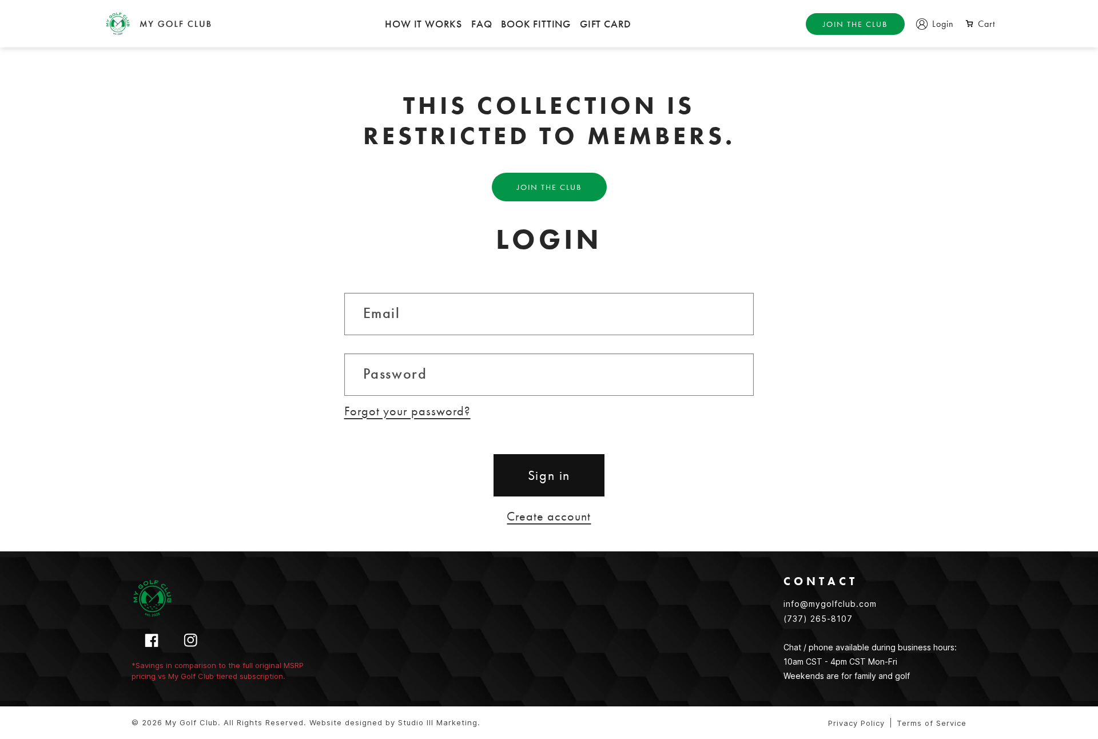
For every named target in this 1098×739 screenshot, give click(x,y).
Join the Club (855, 24)
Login (943, 24)
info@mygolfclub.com (830, 604)
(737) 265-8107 (818, 618)
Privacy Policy (856, 723)
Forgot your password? (407, 411)
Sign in (549, 475)
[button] (980, 24)
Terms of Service (931, 723)
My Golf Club (191, 722)
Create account (549, 516)
